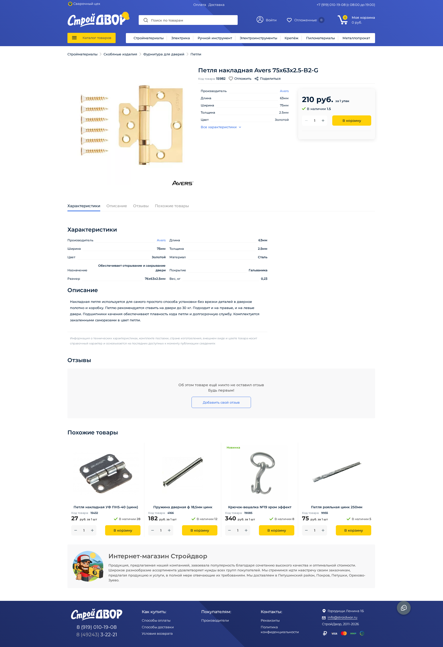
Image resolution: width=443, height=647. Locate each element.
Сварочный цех (86, 4)
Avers (284, 91)
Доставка (216, 5)
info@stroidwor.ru (342, 617)
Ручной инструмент (215, 38)
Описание (116, 205)
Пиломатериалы (320, 38)
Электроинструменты (258, 38)
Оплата (199, 5)
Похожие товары (172, 205)
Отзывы (141, 205)
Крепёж (291, 38)
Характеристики (83, 205)
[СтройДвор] (96, 16)
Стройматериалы (149, 38)
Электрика (180, 38)
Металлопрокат (356, 38)
